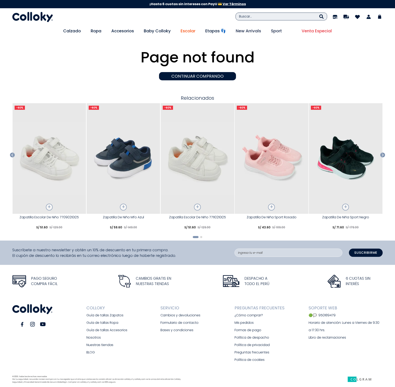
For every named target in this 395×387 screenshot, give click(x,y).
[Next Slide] (382, 155)
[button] (196, 237)
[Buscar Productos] (321, 16)
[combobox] (281, 16)
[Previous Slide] (12, 155)
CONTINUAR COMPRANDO (197, 76)
